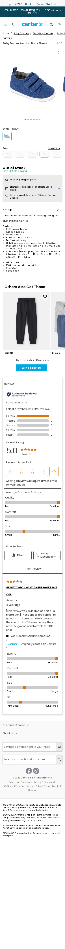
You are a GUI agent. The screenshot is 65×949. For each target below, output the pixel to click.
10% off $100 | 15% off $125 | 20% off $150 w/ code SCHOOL (32, 11)
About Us (8, 733)
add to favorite (58, 52)
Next (62, 3)
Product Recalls (51, 786)
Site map (32, 790)
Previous (3, 3)
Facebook (29, 771)
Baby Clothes (21, 33)
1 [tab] (25, 119)
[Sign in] (52, 24)
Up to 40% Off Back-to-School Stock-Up (32, 4)
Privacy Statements (44, 782)
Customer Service (14, 725)
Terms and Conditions (20, 782)
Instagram (36, 771)
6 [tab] (39, 119)
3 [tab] (31, 119)
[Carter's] (32, 25)
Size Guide (54, 148)
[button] (32, 84)
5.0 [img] (60, 43)
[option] (26, 323)
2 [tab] (28, 119)
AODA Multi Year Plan (14, 786)
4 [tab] (34, 119)
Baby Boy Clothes (43, 33)
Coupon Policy (34, 786)
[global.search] (59, 759)
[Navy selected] (7, 136)
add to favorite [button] (45, 296)
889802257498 (20, 220)
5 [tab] (37, 119)
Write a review (31, 368)
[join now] (59, 747)
